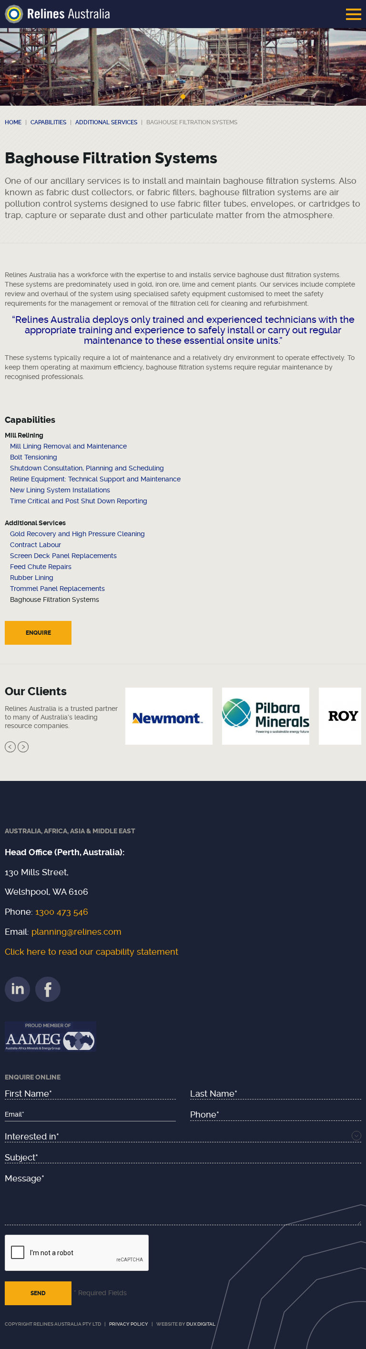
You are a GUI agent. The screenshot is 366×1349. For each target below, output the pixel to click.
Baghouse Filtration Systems (54, 599)
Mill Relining (24, 435)
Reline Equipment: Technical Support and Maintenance (95, 479)
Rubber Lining (31, 577)
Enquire (38, 633)
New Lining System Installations (60, 490)
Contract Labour (35, 545)
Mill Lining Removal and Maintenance (68, 446)
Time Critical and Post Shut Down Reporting (78, 501)
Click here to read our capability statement (91, 952)
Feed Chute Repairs (40, 566)
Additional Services (35, 523)
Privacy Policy (128, 1324)
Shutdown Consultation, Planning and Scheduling (87, 468)
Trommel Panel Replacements (57, 588)
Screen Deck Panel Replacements (63, 556)
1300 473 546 (61, 912)
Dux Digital (200, 1324)
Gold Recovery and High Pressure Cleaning (77, 534)
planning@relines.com (76, 932)
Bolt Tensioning (33, 457)
